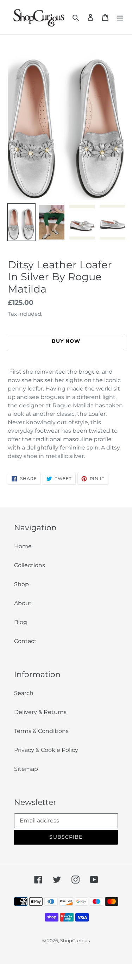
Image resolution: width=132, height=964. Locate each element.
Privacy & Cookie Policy (46, 750)
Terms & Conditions (41, 731)
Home (23, 546)
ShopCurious (75, 940)
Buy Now (66, 954)
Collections (29, 565)
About (23, 603)
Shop (21, 584)
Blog (20, 622)
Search (23, 693)
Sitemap (26, 769)
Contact (25, 641)
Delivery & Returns (40, 712)
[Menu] (120, 17)
